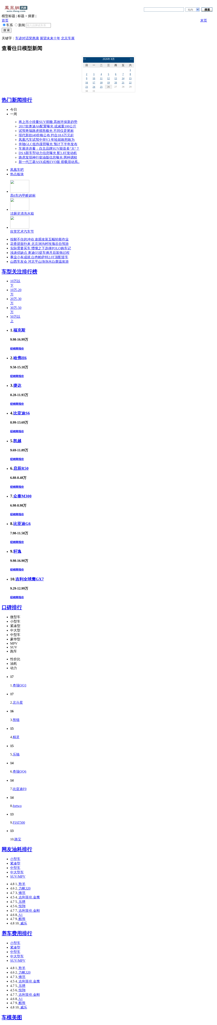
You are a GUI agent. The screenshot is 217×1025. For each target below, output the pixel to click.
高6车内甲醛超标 (23, 195)
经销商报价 (17, 348)
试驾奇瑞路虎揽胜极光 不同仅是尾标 (46, 131)
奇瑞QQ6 (19, 771)
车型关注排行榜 (19, 271)
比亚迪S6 (21, 413)
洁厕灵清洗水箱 (22, 213)
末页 (203, 20)
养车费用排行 (17, 933)
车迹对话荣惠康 (27, 38)
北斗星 (18, 702)
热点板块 (17, 174)
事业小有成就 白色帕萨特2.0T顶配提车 (39, 257)
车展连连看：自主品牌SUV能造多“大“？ (49, 148)
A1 (20, 915)
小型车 (15, 859)
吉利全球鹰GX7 (29, 579)
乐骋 (21, 901)
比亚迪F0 (19, 789)
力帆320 (24, 888)
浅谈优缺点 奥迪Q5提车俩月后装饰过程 (40, 252)
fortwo (17, 806)
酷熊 (21, 919)
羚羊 (21, 884)
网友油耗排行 (17, 849)
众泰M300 (22, 496)
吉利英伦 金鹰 (29, 897)
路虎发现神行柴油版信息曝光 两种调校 (48, 157)
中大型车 (17, 872)
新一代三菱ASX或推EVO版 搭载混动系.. (49, 162)
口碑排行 (12, 607)
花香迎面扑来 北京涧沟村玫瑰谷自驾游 (39, 244)
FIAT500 (19, 822)
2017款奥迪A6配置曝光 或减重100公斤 (47, 126)
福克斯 (19, 330)
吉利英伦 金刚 (29, 910)
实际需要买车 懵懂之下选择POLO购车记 (40, 248)
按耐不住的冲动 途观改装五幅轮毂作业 (39, 239)
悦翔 (21, 906)
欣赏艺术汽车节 (22, 231)
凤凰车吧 (17, 169)
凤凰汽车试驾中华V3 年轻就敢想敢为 (47, 139)
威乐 (23, 923)
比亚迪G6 (22, 523)
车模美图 (12, 1017)
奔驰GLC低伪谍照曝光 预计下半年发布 (48, 144)
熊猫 (16, 720)
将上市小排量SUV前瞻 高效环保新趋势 (48, 122)
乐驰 (16, 754)
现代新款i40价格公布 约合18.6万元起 (46, 135)
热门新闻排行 (17, 100)
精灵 (16, 737)
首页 (5, 20)
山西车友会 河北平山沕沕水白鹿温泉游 (39, 261)
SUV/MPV (17, 876)
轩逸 (17, 551)
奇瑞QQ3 (19, 685)
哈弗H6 (20, 358)
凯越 (17, 441)
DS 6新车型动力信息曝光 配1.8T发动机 (48, 153)
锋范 (21, 893)
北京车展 (68, 38)
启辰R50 (21, 468)
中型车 (15, 868)
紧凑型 (15, 863)
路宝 (17, 839)
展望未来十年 (50, 38)
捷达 (17, 385)
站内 (190, 9)
